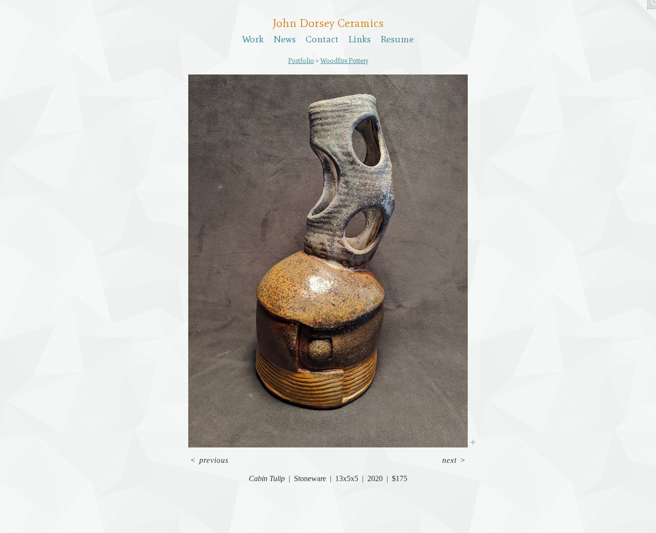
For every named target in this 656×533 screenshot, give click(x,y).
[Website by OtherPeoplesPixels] (637, 19)
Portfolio (301, 61)
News (284, 39)
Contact (322, 39)
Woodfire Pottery (344, 61)
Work (253, 39)
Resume (397, 39)
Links (359, 39)
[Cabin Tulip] (328, 260)
